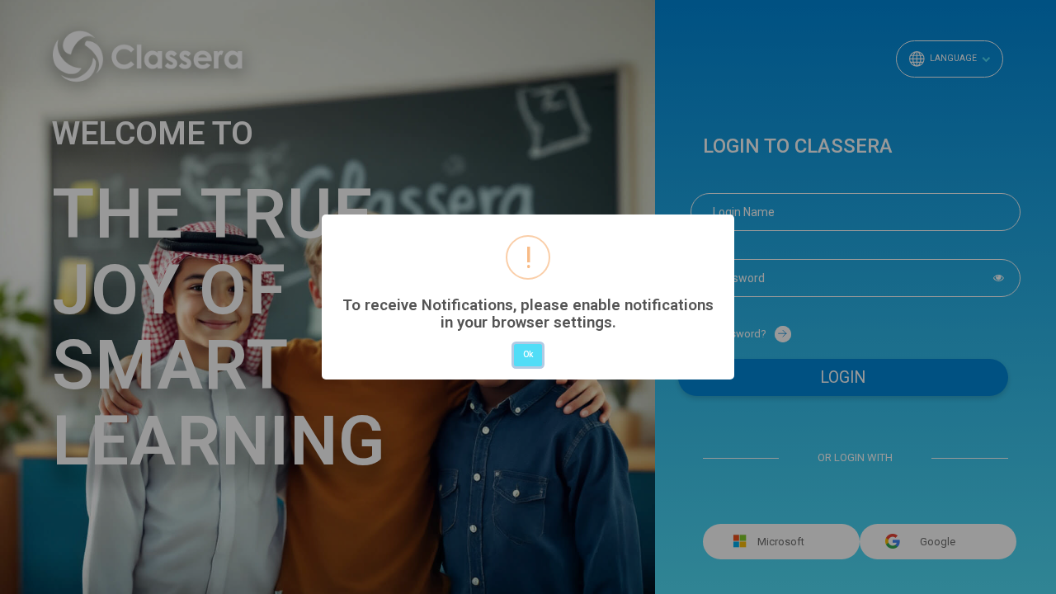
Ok (528, 354)
